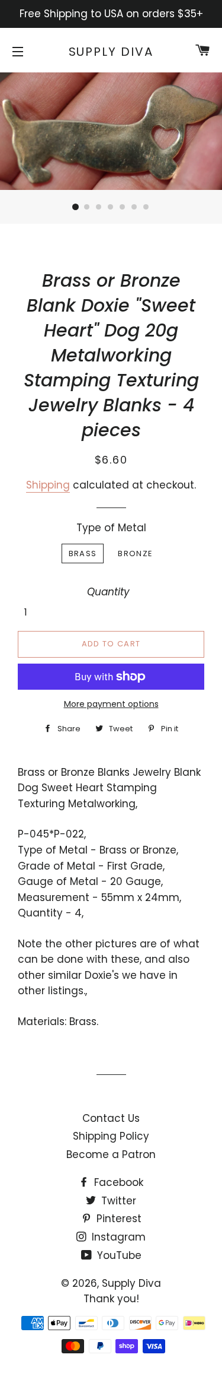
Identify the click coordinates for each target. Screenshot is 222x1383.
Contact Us (111, 1118)
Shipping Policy (111, 1136)
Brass (83, 553)
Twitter (117, 1201)
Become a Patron (111, 1154)
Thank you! (111, 1299)
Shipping (48, 485)
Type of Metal (111, 528)
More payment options (111, 704)
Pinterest (117, 1218)
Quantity (108, 592)
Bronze (135, 553)
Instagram (117, 1237)
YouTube (117, 1255)
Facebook (117, 1182)
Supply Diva (111, 51)
